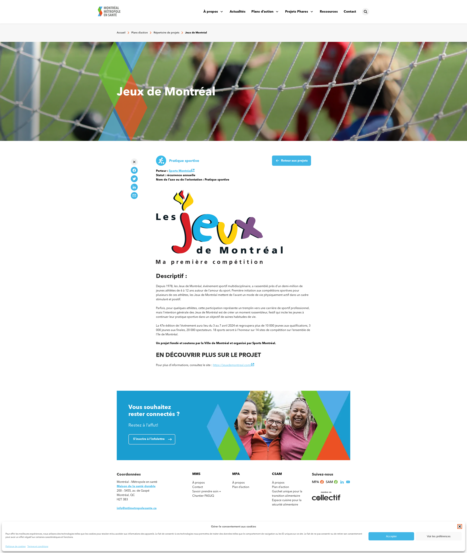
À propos (210, 12)
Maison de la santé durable (136, 486)
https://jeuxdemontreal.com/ (233, 365)
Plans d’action (262, 12)
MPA (318, 482)
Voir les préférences (439, 536)
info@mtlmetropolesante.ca (137, 508)
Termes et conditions (37, 546)
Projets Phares (296, 12)
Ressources (329, 12)
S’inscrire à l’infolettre (149, 439)
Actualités (238, 12)
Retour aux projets (294, 160)
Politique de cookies (15, 546)
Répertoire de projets (166, 32)
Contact (350, 12)
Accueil (121, 32)
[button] (460, 526)
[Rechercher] (365, 11)
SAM (332, 482)
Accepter (391, 536)
